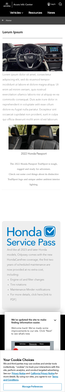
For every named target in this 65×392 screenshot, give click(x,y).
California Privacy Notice (42, 374)
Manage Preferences (32, 387)
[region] (32, 371)
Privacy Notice (19, 374)
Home (8, 21)
